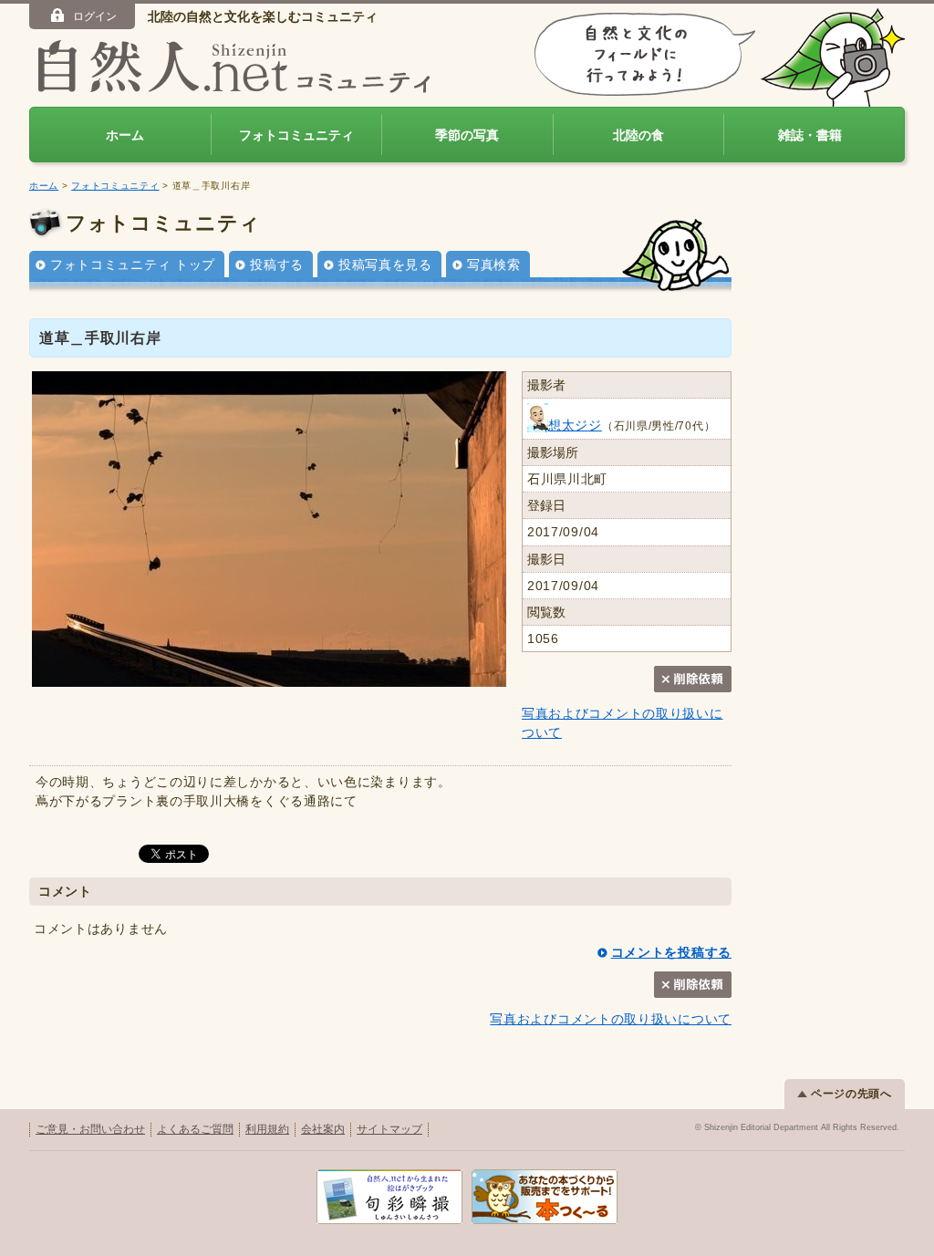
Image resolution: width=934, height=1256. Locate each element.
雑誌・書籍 (810, 135)
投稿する (277, 264)
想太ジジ (575, 425)
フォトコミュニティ (296, 135)
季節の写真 (467, 135)
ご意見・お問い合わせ (90, 1129)
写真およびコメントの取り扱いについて (611, 1019)
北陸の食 (638, 135)
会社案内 (323, 1129)
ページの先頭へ (851, 1093)
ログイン (95, 16)
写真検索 (494, 264)
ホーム (125, 135)
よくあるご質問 (195, 1129)
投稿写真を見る (385, 264)
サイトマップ (389, 1129)
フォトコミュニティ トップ (132, 264)
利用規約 (267, 1129)
